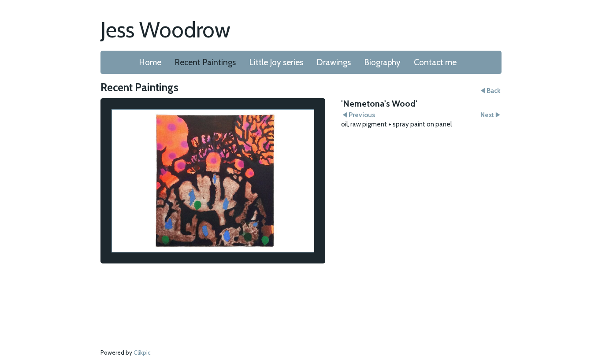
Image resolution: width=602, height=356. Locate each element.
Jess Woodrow (165, 29)
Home (150, 62)
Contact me (435, 62)
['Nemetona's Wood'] (212, 180)
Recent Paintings (205, 62)
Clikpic (142, 352)
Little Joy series (276, 62)
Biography (382, 62)
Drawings (333, 62)
